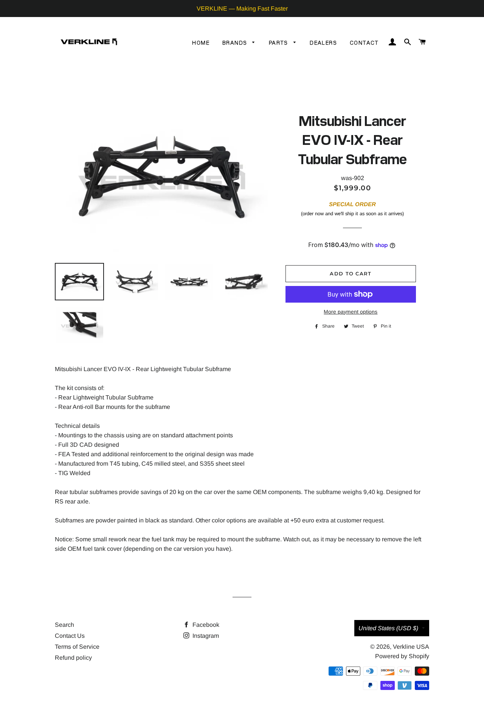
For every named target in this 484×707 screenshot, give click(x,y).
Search (64, 625)
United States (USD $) (388, 628)
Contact (364, 42)
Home (200, 42)
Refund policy (73, 657)
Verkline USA (411, 646)
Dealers (323, 42)
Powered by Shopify (402, 656)
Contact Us (70, 635)
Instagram (205, 635)
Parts (279, 42)
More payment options (350, 312)
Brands (235, 42)
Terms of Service (77, 646)
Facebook (205, 625)
